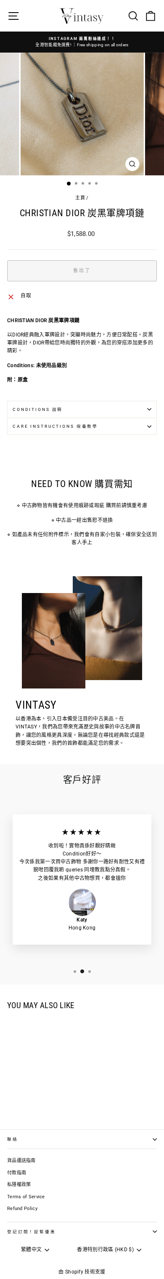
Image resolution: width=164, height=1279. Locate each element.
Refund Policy (22, 1208)
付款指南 (16, 1173)
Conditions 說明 (38, 409)
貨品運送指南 (21, 1160)
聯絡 (12, 1139)
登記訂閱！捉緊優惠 (31, 1231)
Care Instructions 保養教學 (55, 426)
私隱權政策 (19, 1184)
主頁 (80, 198)
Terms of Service (26, 1197)
